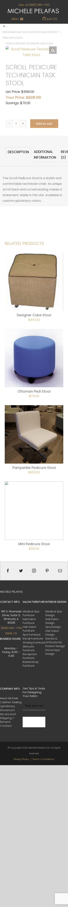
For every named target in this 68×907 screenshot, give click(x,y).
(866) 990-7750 (11, 628)
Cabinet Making (11, 702)
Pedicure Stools (12, 37)
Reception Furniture (30, 656)
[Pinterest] (47, 571)
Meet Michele (9, 698)
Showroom (7, 710)
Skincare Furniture (29, 648)
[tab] (18, 154)
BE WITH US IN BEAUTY (34, 722)
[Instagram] (34, 571)
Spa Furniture (32, 635)
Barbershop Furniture (31, 664)
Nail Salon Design (52, 621)
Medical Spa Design (53, 613)
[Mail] (60, 571)
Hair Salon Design (52, 633)
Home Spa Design (52, 652)
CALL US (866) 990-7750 (34, 5)
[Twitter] (21, 571)
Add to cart (44, 123)
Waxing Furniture (34, 642)
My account (8, 714)
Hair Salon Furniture (29, 629)
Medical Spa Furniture (31, 613)
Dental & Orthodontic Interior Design (55, 642)
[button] (14, 19)
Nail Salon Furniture (29, 621)
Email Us (11, 633)
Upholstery (7, 706)
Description (18, 152)
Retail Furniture (33, 638)
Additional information (45, 154)
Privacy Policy (21, 759)
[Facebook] (8, 571)
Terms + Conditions (43, 759)
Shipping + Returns (7, 720)
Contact (6, 726)
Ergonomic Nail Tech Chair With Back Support (30, 32)
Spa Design (53, 627)
